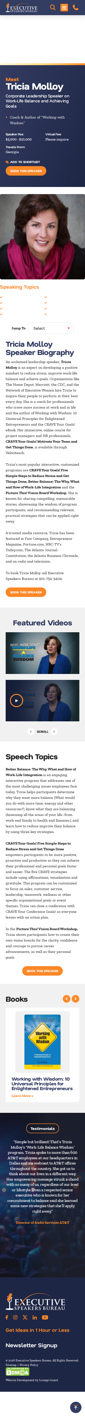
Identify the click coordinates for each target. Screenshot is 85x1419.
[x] (25, 1317)
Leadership (13, 308)
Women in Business (64, 314)
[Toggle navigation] (64, 7)
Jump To (18, 328)
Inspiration (12, 302)
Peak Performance (63, 302)
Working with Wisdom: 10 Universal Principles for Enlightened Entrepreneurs (42, 1083)
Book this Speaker (26, 171)
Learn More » (22, 1095)
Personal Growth (62, 308)
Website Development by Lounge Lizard (32, 1380)
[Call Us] (75, 7)
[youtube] (45, 1317)
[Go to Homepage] (21, 7)
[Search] (53, 7)
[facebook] (7, 1317)
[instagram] (15, 1317)
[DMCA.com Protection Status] (17, 1371)
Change (10, 297)
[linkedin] (35, 1317)
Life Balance (13, 314)
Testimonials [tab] (42, 1128)
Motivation (57, 297)
